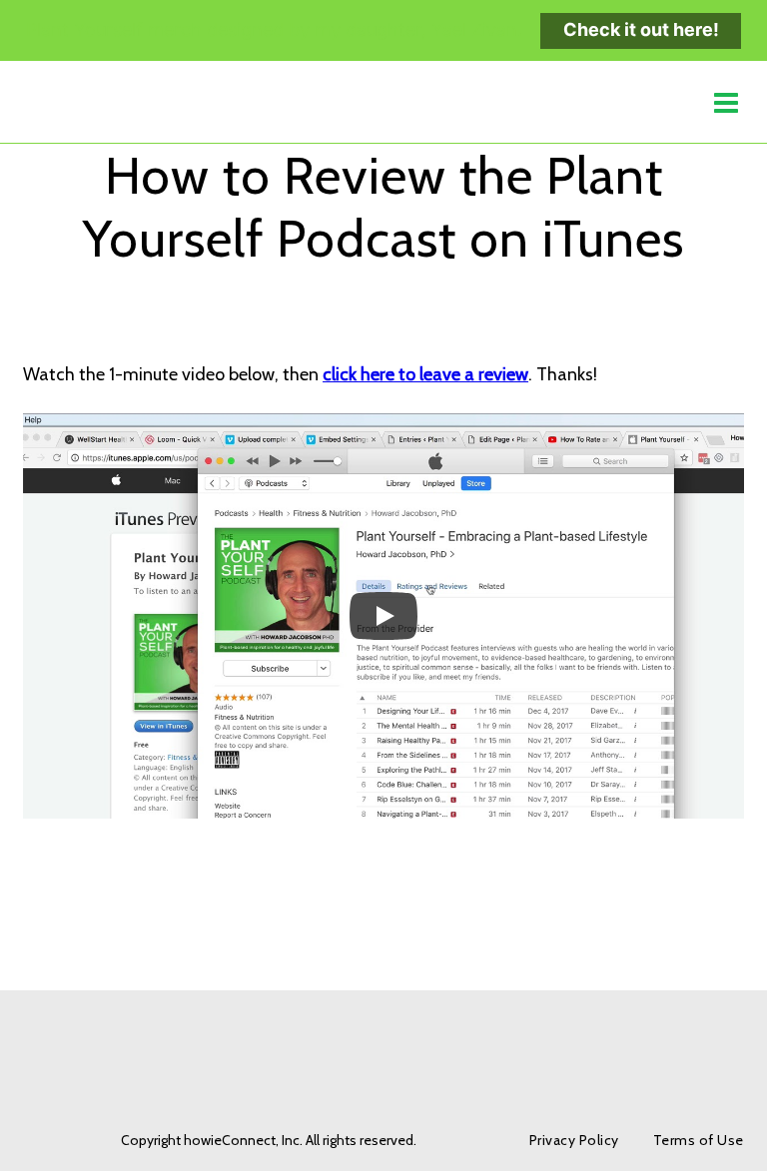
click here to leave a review (425, 374)
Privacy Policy (574, 1140)
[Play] (383, 616)
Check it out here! (641, 29)
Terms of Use (698, 1140)
